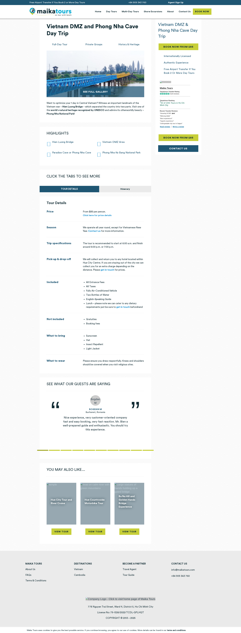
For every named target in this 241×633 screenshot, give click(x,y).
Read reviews (165, 127)
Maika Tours (166, 88)
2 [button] (54, 450)
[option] (95, 413)
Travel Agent (129, 569)
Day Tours (111, 11)
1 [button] (42, 450)
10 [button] (148, 450)
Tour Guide (128, 575)
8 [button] (124, 450)
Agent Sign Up (175, 2)
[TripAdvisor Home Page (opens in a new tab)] (165, 82)
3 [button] (66, 450)
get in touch (107, 270)
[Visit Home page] (50, 12)
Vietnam (78, 569)
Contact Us (185, 11)
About (170, 11)
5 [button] (89, 450)
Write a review (178, 127)
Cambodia (79, 575)
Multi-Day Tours (130, 11)
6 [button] (101, 450)
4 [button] (78, 450)
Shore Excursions (153, 11)
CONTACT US (178, 148)
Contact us (94, 231)
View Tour (61, 532)
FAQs (28, 575)
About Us (30, 569)
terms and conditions (176, 630)
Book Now (202, 11)
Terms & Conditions (35, 580)
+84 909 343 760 (137, 2)
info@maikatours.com (183, 570)
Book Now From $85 (180, 47)
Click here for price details (97, 215)
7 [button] (113, 450)
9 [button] (136, 450)
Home (98, 11)
